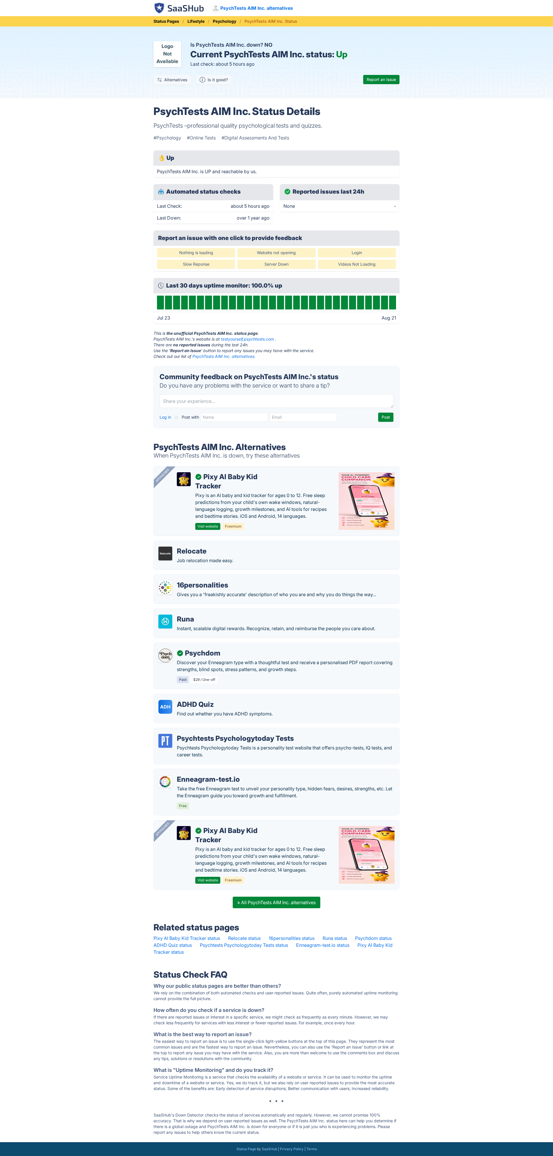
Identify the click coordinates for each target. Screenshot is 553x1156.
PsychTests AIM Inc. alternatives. (223, 356)
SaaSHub (269, 1149)
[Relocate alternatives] (165, 553)
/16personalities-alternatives (188, 578)
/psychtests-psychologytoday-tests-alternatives (210, 731)
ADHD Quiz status (173, 945)
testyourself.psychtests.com (247, 339)
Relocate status (244, 938)
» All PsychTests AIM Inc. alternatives (276, 902)
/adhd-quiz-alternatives (183, 697)
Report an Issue (381, 79)
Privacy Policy (292, 1149)
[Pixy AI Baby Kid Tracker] (184, 479)
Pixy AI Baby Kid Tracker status (187, 938)
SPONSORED (162, 475)
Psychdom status (373, 938)
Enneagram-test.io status (322, 945)
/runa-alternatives (177, 612)
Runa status (335, 938)
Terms (311, 1149)
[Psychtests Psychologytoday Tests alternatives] (165, 741)
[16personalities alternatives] (165, 587)
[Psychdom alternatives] (165, 655)
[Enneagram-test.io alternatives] (165, 782)
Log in (166, 417)
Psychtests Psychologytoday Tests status (244, 945)
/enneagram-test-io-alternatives (192, 772)
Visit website (208, 526)
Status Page (246, 1149)
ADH (165, 707)
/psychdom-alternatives (184, 646)
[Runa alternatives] (165, 621)
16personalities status (292, 938)
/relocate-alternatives (181, 544)
